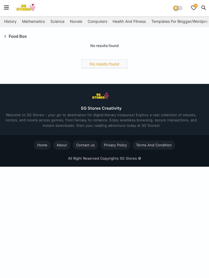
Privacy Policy (115, 145)
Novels (76, 21)
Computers (97, 21)
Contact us (85, 145)
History (10, 21)
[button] (203, 7)
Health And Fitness (129, 21)
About (62, 145)
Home (42, 145)
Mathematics (33, 21)
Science (57, 21)
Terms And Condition (154, 145)
